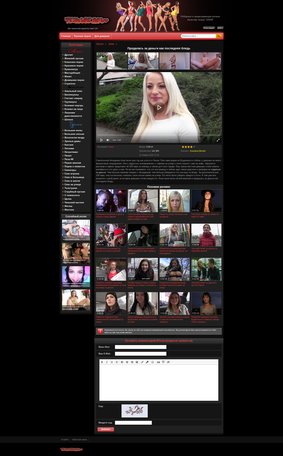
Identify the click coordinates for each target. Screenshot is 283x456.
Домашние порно (74, 80)
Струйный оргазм (75, 191)
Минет (68, 76)
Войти (220, 28)
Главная (66, 36)
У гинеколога (72, 195)
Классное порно (74, 62)
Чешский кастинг (74, 202)
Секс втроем (72, 173)
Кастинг (69, 144)
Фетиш (68, 206)
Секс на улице (73, 184)
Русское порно (82, 36)
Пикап (68, 155)
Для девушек (102, 36)
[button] (102, 361)
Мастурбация (72, 72)
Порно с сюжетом (75, 166)
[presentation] (102, 361)
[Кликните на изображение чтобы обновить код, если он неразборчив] (135, 417)
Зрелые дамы (73, 141)
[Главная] (87, 27)
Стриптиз (70, 83)
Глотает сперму (74, 98)
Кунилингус (71, 69)
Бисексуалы (72, 94)
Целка (68, 199)
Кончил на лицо (74, 109)
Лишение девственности (73, 114)
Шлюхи (69, 119)
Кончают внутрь (74, 105)
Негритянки (71, 152)
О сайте (65, 439)
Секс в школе (72, 180)
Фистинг (69, 209)
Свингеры (70, 170)
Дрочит (69, 54)
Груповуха (71, 101)
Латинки (69, 148)
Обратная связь (79, 439)
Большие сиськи (74, 134)
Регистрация (209, 28)
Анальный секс (73, 91)
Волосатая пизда (74, 137)
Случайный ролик (76, 216)
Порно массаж (73, 162)
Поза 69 (69, 159)
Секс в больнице (74, 177)
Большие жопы (73, 130)
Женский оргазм (74, 58)
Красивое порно (74, 65)
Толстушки (71, 188)
